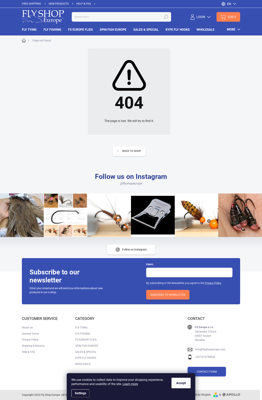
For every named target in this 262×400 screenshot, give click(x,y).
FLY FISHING (82, 333)
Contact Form (207, 371)
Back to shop (131, 150)
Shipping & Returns (33, 345)
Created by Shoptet (199, 394)
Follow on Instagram (134, 249)
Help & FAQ (83, 3)
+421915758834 (205, 356)
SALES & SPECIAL (85, 351)
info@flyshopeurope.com (210, 349)
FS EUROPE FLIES (85, 339)
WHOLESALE (83, 363)
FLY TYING (81, 327)
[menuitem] (31, 29)
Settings (80, 393)
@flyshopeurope (131, 183)
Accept (181, 383)
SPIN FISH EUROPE (86, 345)
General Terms (30, 333)
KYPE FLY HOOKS (85, 357)
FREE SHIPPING (31, 3)
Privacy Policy (213, 283)
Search (166, 16)
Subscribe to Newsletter (167, 294)
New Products (59, 3)
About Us (27, 327)
